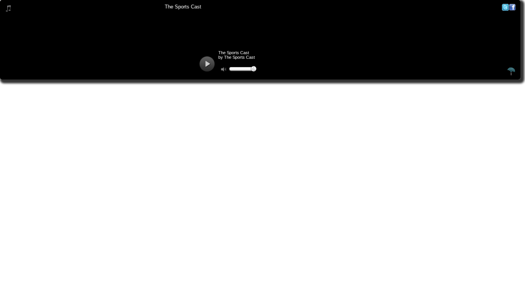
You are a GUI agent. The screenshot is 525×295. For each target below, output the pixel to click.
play (207, 64)
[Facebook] (512, 9)
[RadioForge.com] (511, 74)
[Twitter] (505, 9)
